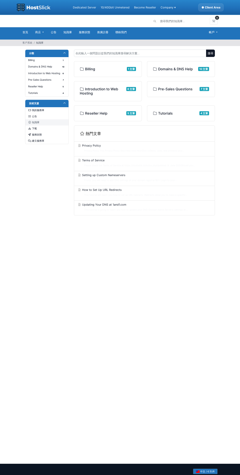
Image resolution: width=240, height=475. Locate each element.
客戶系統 (27, 42)
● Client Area (211, 7)
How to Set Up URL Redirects (134, 192)
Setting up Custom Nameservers (129, 177)
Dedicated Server (84, 7)
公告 (53, 32)
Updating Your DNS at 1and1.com (134, 207)
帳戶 (212, 32)
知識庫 (67, 32)
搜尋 (210, 53)
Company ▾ (168, 7)
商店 (38, 32)
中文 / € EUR (207, 471)
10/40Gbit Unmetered (115, 7)
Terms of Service (138, 163)
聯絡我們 (121, 32)
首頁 (25, 32)
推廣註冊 (102, 32)
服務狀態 (84, 32)
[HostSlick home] (33, 7)
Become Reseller (145, 7)
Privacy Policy (132, 148)
